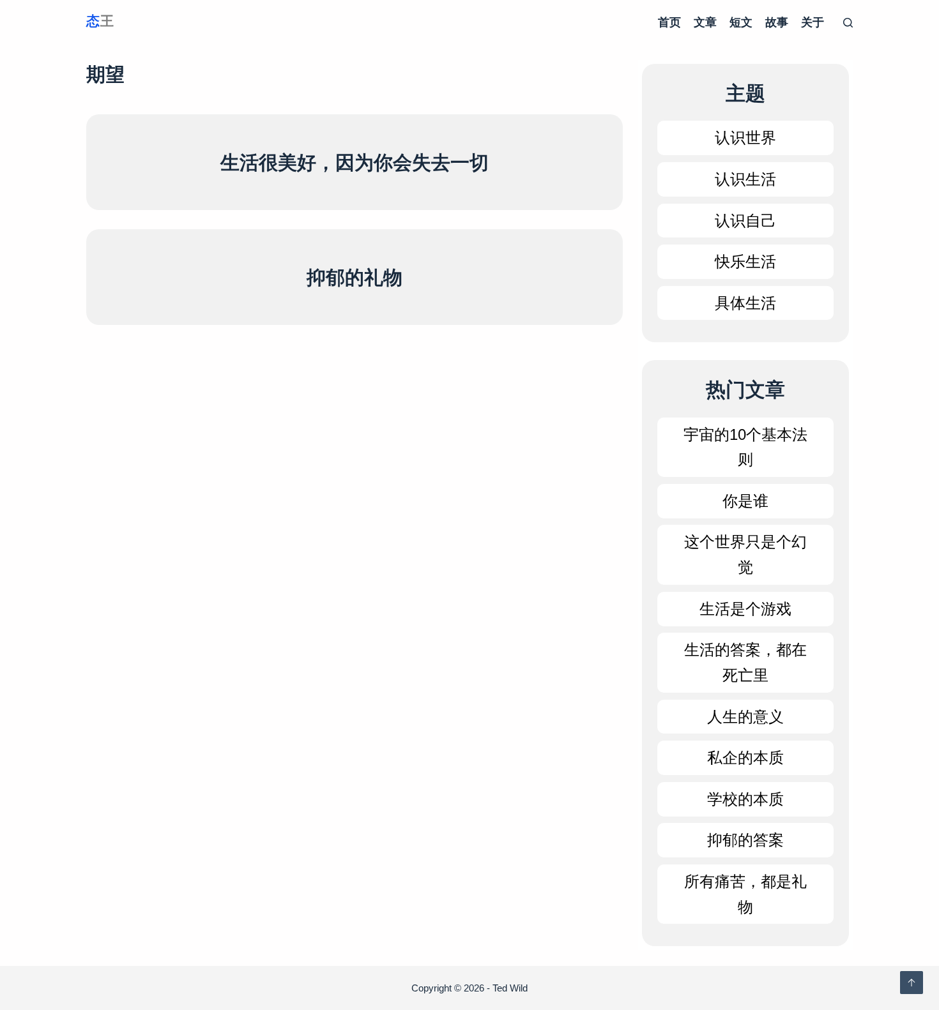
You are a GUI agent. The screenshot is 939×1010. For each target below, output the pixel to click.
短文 (740, 22)
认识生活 (745, 179)
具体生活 (745, 303)
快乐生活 (745, 261)
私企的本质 (745, 757)
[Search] (848, 22)
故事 (776, 22)
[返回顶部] (911, 982)
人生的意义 (745, 716)
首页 (669, 22)
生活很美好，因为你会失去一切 (354, 162)
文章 (705, 22)
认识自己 (745, 220)
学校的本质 (745, 799)
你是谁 (745, 500)
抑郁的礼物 (354, 277)
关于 (812, 22)
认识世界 (745, 137)
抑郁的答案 (745, 839)
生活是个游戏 (745, 608)
